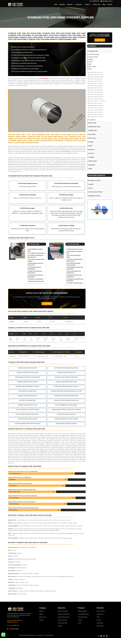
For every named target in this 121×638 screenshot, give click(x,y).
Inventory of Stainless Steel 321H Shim (25, 63)
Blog (104, 4)
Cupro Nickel (92, 161)
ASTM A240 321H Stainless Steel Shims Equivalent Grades (31, 55)
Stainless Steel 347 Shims (96, 108)
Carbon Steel (92, 130)
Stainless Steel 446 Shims (96, 114)
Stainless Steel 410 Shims (95, 112)
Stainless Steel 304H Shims (96, 77)
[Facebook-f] (98, 636)
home (55, 4)
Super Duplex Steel (94, 127)
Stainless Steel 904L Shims (96, 116)
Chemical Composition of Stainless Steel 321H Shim (29, 58)
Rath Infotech (50, 635)
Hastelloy (91, 150)
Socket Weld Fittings (95, 192)
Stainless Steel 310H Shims (96, 85)
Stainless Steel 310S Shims (96, 83)
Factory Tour (97, 4)
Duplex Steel (92, 123)
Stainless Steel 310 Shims (95, 81)
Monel (90, 146)
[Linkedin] (107, 636)
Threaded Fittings (94, 196)
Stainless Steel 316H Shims (96, 90)
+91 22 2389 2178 (14, 625)
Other (90, 169)
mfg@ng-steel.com (12, 622)
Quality (87, 4)
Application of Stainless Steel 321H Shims (26, 69)
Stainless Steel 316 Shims (95, 88)
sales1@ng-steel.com (16, 620)
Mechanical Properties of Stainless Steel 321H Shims (29, 61)
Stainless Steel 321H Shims (96, 105)
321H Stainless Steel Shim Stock (23, 52)
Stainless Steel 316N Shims (96, 94)
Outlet (90, 188)
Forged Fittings (93, 57)
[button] (46, 303)
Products (69, 4)
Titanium (91, 157)
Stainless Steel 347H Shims (96, 110)
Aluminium (91, 165)
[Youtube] (101, 636)
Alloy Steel (91, 134)
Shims (90, 69)
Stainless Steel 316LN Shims (96, 97)
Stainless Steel (93, 51)
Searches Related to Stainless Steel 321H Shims (28, 66)
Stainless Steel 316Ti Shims (96, 99)
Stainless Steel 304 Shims (96, 72)
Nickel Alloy (92, 138)
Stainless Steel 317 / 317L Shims (97, 101)
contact (109, 4)
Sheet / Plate (92, 66)
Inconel (90, 142)
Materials (78, 4)
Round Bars (91, 120)
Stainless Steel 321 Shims (95, 103)
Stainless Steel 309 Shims (96, 79)
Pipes (89, 64)
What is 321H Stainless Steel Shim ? (24, 47)
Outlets (90, 62)
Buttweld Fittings (93, 54)
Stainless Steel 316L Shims (96, 92)
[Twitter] (104, 636)
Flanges (90, 59)
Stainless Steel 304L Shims (96, 74)
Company (62, 4)
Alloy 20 (91, 153)
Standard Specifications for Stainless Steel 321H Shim (30, 50)
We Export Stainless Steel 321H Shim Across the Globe (30, 71)
